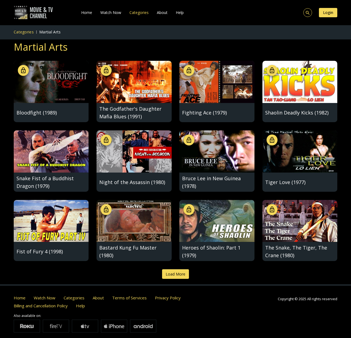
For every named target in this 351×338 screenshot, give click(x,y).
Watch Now (110, 12)
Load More (175, 274)
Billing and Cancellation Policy (41, 305)
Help (180, 12)
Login (328, 12)
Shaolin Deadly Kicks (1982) (297, 112)
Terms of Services (129, 297)
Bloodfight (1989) (36, 112)
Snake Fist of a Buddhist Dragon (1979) (45, 182)
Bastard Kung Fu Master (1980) (128, 251)
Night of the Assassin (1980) (132, 182)
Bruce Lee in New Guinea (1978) (211, 182)
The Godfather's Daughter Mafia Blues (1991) (130, 112)
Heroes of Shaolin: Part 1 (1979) (211, 251)
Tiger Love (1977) (285, 182)
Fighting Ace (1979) (204, 112)
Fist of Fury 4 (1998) (39, 251)
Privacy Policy (168, 297)
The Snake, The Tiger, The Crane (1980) (296, 251)
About (162, 12)
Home (86, 12)
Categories (139, 12)
